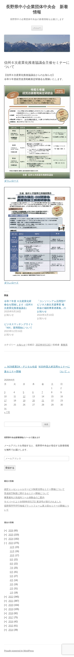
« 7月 (7, 412)
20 (33, 400)
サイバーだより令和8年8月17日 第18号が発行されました (32, 501)
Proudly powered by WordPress (19, 651)
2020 (10, 605)
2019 (10, 609)
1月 (11, 592)
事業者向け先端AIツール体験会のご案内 (24, 497)
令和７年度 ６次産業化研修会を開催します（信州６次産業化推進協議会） (18, 304)
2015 (10, 625)
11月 (12, 551)
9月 (11, 559)
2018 (10, 613)
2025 (10, 534)
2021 (10, 601)
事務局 (64, 344)
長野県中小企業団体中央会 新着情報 (37, 9)
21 (43, 400)
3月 (11, 584)
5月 (11, 576)
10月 (12, 555)
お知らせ (21, 344)
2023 (10, 543)
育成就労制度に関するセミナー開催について (26, 493)
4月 (11, 580)
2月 (11, 588)
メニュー (37, 28)
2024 (10, 539)
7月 (11, 568)
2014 (10, 630)
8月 (11, 563)
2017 (10, 617)
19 (24, 400)
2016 (10, 621)
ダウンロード (11, 180)
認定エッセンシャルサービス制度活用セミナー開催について (34, 489)
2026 (10, 530)
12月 (12, 547)
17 (5, 400)
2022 (10, 596)
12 (24, 396)
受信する (9, 468)
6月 (11, 572)
